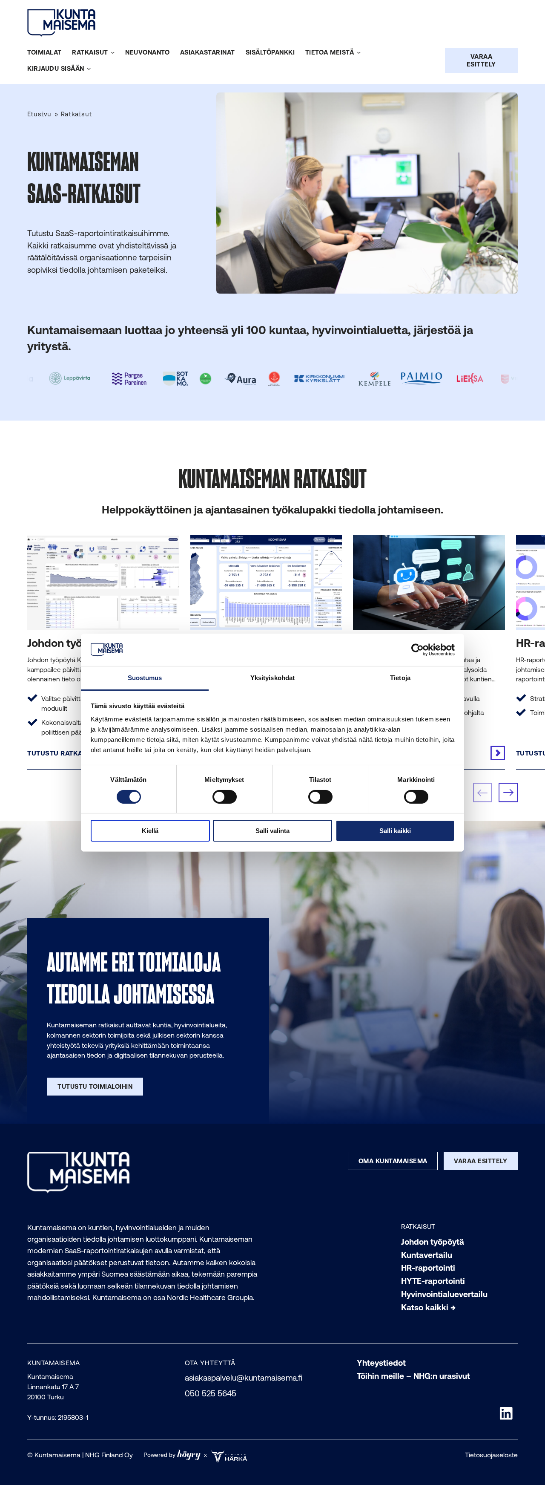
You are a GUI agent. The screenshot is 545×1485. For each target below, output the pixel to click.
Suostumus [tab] (145, 677)
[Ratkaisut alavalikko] (113, 53)
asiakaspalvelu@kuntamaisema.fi (243, 1377)
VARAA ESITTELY (481, 60)
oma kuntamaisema (393, 1161)
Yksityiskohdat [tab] (272, 677)
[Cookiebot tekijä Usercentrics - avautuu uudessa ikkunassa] (417, 649)
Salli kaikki (395, 830)
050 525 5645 (210, 1393)
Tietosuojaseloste (491, 1455)
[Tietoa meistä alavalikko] (359, 53)
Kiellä (150, 830)
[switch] (224, 797)
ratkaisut (418, 1226)
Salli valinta (272, 830)
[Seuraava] (508, 792)
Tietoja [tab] (400, 677)
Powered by (172, 1455)
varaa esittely (480, 1161)
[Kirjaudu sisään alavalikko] (89, 69)
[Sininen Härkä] (230, 1455)
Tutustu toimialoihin (94, 1086)
